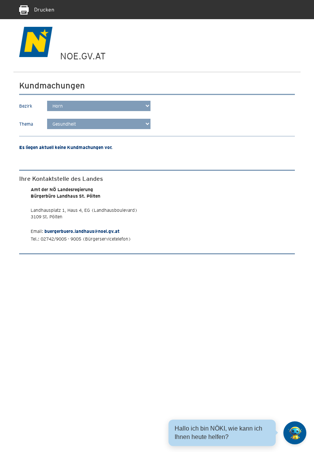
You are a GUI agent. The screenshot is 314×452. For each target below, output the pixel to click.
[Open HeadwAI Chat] (294, 432)
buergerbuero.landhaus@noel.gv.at (81, 231)
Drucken (43, 10)
